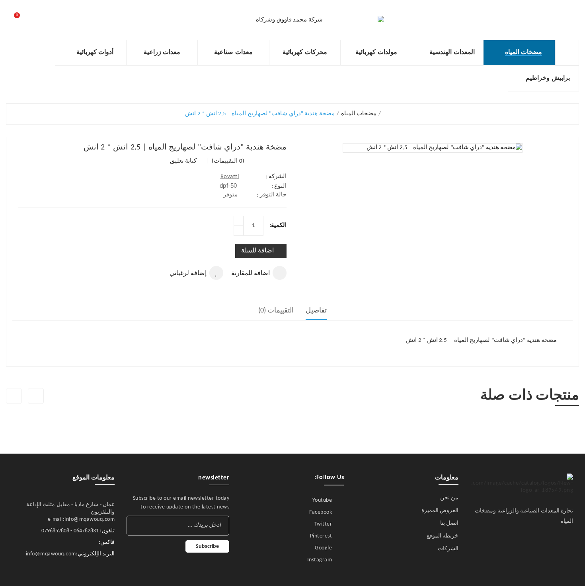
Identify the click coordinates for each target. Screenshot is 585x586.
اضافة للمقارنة (250, 273)
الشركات (448, 549)
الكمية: (278, 226)
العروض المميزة (440, 511)
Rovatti (229, 177)
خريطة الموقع (443, 536)
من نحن (449, 498)
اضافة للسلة (257, 251)
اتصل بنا (449, 523)
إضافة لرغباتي (188, 273)
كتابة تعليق (183, 161)
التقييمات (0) (276, 310)
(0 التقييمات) (227, 161)
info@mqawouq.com (51, 554)
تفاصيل (316, 310)
